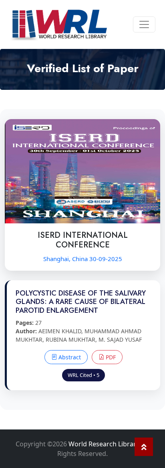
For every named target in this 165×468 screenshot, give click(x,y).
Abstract (69, 357)
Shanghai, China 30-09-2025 (82, 259)
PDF (110, 357)
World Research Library (103, 444)
